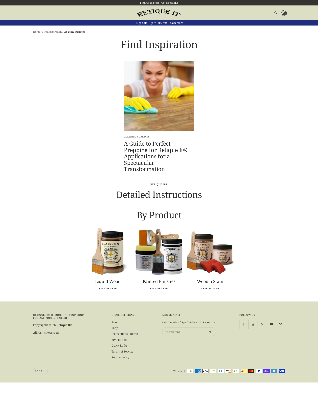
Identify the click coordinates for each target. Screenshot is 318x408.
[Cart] (283, 14)
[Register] (210, 331)
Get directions (169, 2)
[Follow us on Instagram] (253, 324)
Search (116, 322)
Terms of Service (122, 351)
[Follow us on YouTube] (271, 324)
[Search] (275, 12)
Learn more (175, 23)
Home (36, 31)
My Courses (119, 340)
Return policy (120, 357)
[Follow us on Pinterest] (262, 324)
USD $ (38, 371)
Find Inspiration (52, 31)
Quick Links (119, 345)
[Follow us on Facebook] (243, 324)
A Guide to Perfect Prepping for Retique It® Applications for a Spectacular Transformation (155, 156)
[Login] (283, 11)
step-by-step (108, 288)
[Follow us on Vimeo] (280, 324)
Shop (114, 328)
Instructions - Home (124, 334)
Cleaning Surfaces (137, 136)
